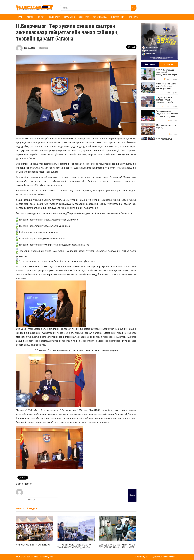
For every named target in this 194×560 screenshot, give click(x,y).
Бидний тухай (141, 557)
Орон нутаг (133, 17)
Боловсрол (84, 17)
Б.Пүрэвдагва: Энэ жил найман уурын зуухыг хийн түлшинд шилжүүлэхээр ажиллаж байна (117, 547)
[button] (159, 57)
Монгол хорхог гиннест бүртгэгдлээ (33, 545)
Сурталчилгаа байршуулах (164, 557)
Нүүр (20, 17)
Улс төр (30, 17)
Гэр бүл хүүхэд (100, 17)
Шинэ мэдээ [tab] (150, 64)
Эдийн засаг (54, 17)
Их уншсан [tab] (168, 64)
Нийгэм (41, 17)
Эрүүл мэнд (69, 17)
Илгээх (132, 495)
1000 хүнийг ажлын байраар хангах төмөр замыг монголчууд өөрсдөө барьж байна (74, 547)
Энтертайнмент (117, 17)
